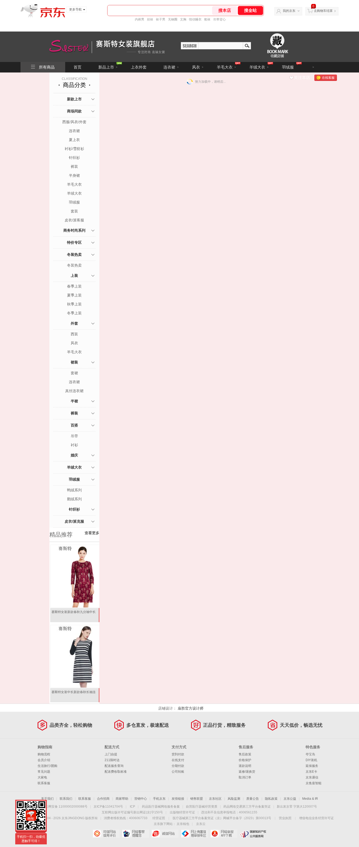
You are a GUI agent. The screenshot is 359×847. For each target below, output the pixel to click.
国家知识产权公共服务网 (253, 833)
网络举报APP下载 (223, 833)
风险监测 (234, 799)
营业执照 (285, 818)
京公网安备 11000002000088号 (65, 806)
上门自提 (111, 754)
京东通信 (312, 777)
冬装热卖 (74, 254)
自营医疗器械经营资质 (201, 806)
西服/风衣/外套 (74, 122)
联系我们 (66, 799)
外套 (74, 323)
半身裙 (74, 175)
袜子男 (160, 19)
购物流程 (44, 754)
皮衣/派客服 (74, 220)
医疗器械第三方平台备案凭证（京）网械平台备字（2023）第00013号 (222, 818)
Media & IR (310, 799)
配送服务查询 (114, 766)
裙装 (74, 362)
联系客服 (44, 783)
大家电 (42, 777)
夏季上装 (74, 295)
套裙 (74, 373)
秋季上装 (74, 304)
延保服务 (312, 766)
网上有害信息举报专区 (194, 833)
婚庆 (74, 455)
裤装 (74, 166)
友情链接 (178, 799)
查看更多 (92, 533)
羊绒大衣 (259, 67)
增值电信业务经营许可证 (316, 818)
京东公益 (290, 799)
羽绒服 (288, 67)
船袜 (207, 19)
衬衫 (74, 445)
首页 (77, 67)
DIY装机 (311, 760)
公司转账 (178, 771)
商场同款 (74, 111)
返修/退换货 (247, 771)
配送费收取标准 (116, 771)
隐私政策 (271, 799)
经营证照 (158, 818)
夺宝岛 (310, 754)
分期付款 (178, 766)
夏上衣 (74, 140)
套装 (74, 211)
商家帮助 (122, 799)
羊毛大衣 (226, 67)
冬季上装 (74, 313)
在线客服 (328, 78)
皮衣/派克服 (74, 521)
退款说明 (245, 766)
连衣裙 (171, 67)
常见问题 (44, 771)
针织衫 (74, 157)
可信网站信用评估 (106, 833)
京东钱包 (183, 824)
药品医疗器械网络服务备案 (161, 806)
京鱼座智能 (313, 783)
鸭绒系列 (74, 490)
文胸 (183, 19)
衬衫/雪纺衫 (74, 149)
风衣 (197, 67)
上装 (74, 275)
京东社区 (215, 799)
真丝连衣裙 (74, 391)
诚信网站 (164, 833)
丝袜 (150, 19)
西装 (74, 334)
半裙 (74, 401)
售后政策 (245, 754)
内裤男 (139, 19)
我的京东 (289, 11)
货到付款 (178, 754)
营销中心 (140, 799)
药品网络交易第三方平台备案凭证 (247, 806)
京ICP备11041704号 (108, 806)
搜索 (247, 45)
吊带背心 (219, 19)
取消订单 (245, 777)
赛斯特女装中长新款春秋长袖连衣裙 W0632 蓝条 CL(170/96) (74, 694)
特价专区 (74, 242)
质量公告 (252, 799)
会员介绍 (44, 760)
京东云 (201, 824)
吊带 (74, 436)
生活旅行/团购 (47, 766)
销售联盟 (196, 799)
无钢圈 (172, 19)
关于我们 (47, 799)
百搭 (74, 425)
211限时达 (112, 760)
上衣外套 (139, 67)
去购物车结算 (323, 11)
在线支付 (178, 760)
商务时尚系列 (74, 230)
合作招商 (103, 799)
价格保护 (245, 760)
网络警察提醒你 (135, 833)
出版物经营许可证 (182, 812)
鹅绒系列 (74, 499)
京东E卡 (311, 771)
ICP (132, 806)
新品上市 (107, 67)
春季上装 (74, 286)
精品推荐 (61, 534)
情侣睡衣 (195, 19)
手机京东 (159, 799)
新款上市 (74, 99)
